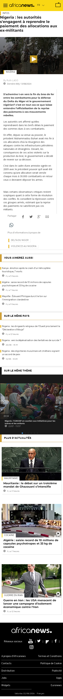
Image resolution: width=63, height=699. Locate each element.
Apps (59, 678)
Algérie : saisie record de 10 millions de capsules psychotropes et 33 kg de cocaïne (30, 543)
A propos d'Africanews (13, 656)
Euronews (56, 685)
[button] (33, 59)
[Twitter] (39, 641)
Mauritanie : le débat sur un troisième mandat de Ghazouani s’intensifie (30, 485)
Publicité (57, 671)
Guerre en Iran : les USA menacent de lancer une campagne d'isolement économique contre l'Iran (29, 604)
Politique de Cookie (51, 663)
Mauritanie (11, 478)
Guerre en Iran (13, 595)
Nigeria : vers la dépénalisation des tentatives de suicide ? (31, 340)
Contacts (6, 663)
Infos (6, 13)
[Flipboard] (47, 641)
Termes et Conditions (50, 656)
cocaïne (9, 535)
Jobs (4, 678)
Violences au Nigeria (23, 246)
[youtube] (30, 641)
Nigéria (10, 72)
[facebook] (55, 641)
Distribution (8, 671)
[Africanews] (21, 5)
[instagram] (31, 647)
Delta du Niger (20, 240)
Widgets (5, 685)
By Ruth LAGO (10, 80)
